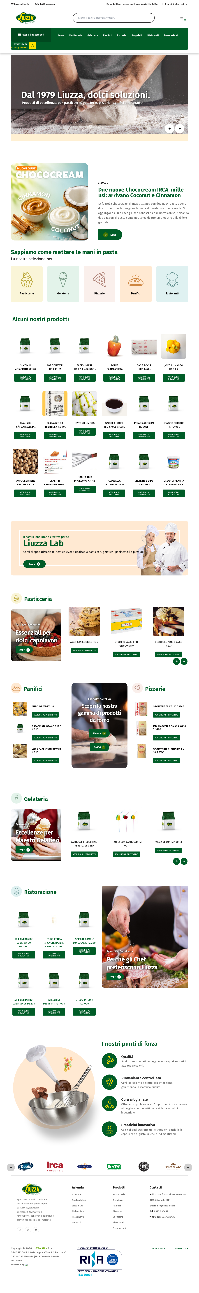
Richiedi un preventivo (176, 4)
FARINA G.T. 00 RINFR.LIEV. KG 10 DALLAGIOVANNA (55, 427)
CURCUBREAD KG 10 (43, 706)
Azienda (111, 4)
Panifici (107, 35)
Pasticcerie (75, 35)
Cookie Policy (181, 1248)
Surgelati (137, 35)
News (118, 4)
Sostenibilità (140, 4)
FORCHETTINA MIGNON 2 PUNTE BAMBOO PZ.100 (54, 943)
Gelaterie (92, 35)
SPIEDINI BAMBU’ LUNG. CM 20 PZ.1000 (23, 943)
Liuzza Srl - (39, 1248)
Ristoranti (153, 35)
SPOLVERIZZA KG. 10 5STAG (168, 706)
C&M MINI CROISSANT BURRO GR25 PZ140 (55, 484)
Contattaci (153, 4)
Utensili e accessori (33, 34)
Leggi (113, 234)
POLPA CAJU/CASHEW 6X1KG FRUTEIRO (114, 369)
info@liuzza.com (46, 4)
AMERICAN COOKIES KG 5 (84, 641)
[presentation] (176, 661)
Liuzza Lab (128, 4)
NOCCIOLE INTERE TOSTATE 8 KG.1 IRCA (25, 484)
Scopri (32, 564)
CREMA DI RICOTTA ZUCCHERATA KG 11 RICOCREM (173, 484)
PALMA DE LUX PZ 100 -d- (169, 841)
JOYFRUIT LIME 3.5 (85, 423)
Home (61, 35)
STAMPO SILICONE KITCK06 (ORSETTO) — (174, 427)
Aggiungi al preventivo (25, 378)
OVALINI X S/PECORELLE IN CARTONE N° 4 (25, 427)
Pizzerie (121, 35)
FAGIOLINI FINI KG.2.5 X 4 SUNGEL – (84, 369)
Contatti (76, 1222)
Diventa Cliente (21, 4)
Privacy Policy (159, 1248)
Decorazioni (171, 35)
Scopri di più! (69, 106)
